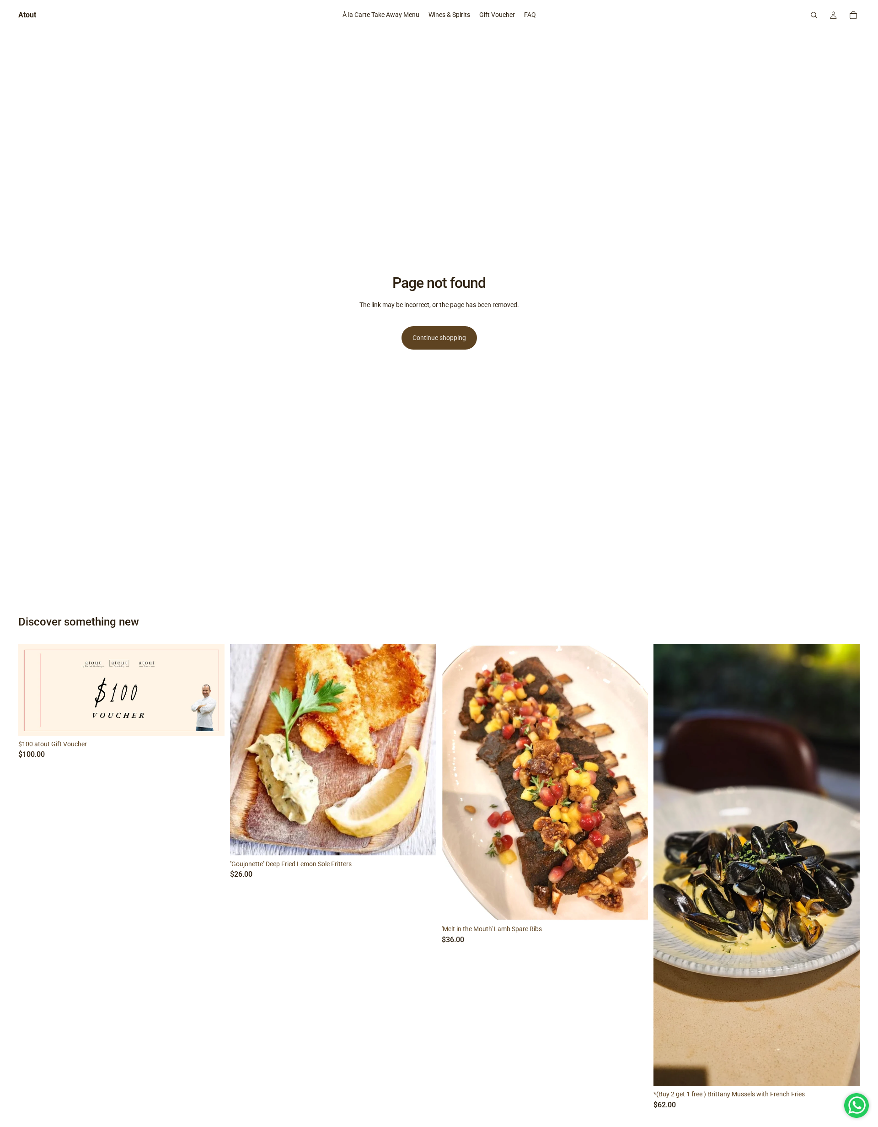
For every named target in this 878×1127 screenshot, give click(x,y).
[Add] (210, 722)
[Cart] (853, 15)
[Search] (814, 15)
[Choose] (634, 907)
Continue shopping (439, 337)
